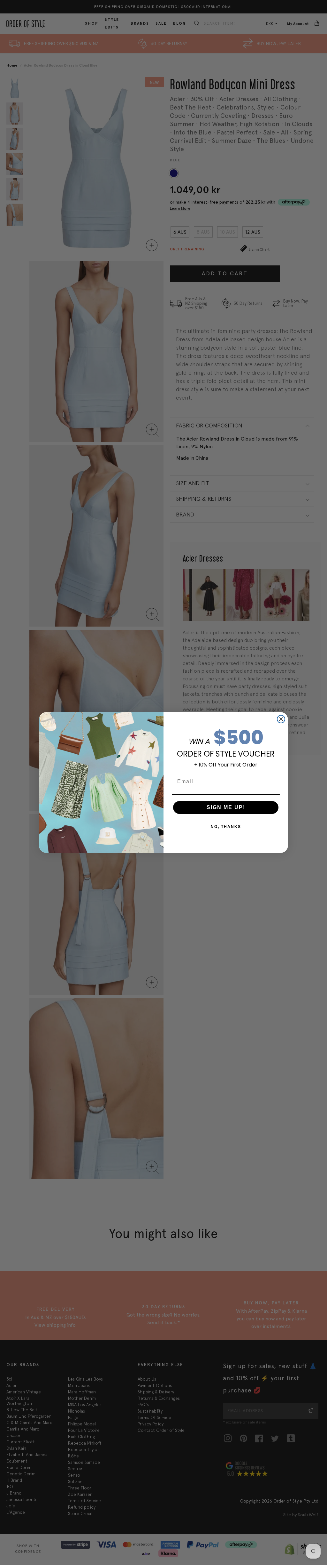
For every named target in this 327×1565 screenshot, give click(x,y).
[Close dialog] (281, 719)
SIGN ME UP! (226, 807)
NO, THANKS (226, 826)
